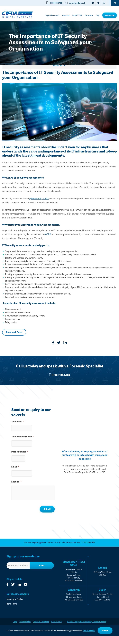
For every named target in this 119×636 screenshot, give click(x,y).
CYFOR (17, 14)
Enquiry (16, 481)
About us (65, 15)
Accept (105, 630)
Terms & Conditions (41, 621)
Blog (97, 15)
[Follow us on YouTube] (92, 3)
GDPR (48, 234)
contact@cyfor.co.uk (77, 3)
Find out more (89, 630)
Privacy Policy (25, 621)
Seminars (89, 15)
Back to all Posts (14, 332)
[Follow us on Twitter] (98, 3)
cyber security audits (39, 198)
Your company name (22, 436)
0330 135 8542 (88, 542)
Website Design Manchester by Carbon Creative (86, 621)
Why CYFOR (77, 15)
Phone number (19, 451)
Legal (15, 621)
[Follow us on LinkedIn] (104, 3)
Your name (17, 421)
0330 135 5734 (56, 3)
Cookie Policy (56, 621)
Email (15, 466)
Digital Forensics (52, 15)
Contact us (109, 15)
